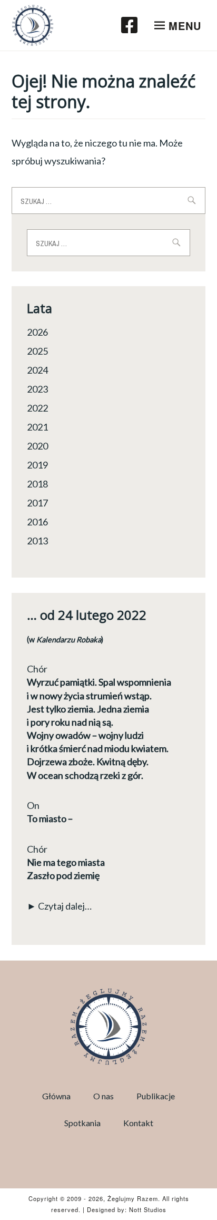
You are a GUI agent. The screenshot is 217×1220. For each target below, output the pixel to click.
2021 (37, 427)
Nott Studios (147, 1209)
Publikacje (155, 1096)
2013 (37, 540)
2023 (37, 389)
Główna (56, 1096)
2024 (37, 370)
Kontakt (138, 1123)
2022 (37, 408)
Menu (185, 25)
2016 (37, 522)
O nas (103, 1096)
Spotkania (82, 1123)
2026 (37, 332)
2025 (37, 351)
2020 (37, 446)
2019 (37, 465)
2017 (37, 503)
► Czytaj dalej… (59, 906)
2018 (37, 484)
